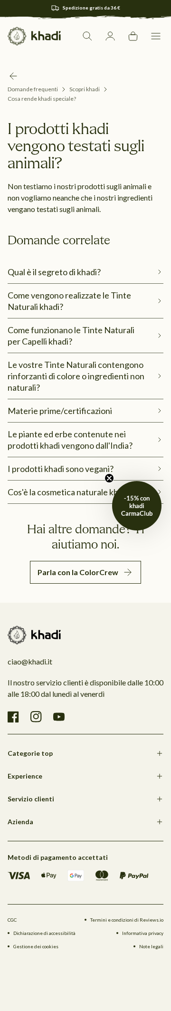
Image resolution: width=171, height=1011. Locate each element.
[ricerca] (87, 36)
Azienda (20, 822)
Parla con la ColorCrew (78, 572)
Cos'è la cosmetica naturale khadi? (70, 492)
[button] (155, 36)
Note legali (151, 946)
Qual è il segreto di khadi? (54, 272)
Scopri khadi (84, 89)
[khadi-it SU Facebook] (13, 716)
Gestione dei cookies (35, 946)
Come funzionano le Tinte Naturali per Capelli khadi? (71, 336)
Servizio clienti (31, 799)
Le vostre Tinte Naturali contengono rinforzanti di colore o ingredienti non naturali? (76, 376)
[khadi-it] (34, 36)
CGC (12, 920)
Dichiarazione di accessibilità (44, 933)
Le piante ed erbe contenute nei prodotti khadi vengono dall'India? (70, 440)
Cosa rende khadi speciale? (42, 98)
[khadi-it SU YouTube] (59, 716)
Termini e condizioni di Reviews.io (126, 920)
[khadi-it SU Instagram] (36, 716)
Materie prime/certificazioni (60, 410)
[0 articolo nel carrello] (133, 36)
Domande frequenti (33, 89)
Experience (25, 776)
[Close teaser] (109, 478)
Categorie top (30, 753)
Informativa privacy (142, 933)
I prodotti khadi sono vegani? (61, 468)
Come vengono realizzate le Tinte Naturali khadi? (69, 301)
